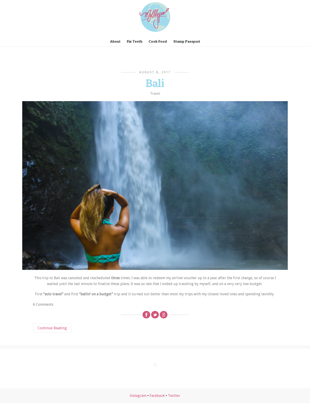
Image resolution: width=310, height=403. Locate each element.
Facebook (157, 395)
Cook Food (158, 41)
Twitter (174, 395)
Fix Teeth (134, 41)
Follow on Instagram (157, 373)
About (115, 41)
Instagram (138, 395)
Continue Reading (52, 328)
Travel (155, 93)
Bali (155, 83)
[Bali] (155, 185)
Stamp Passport (186, 41)
